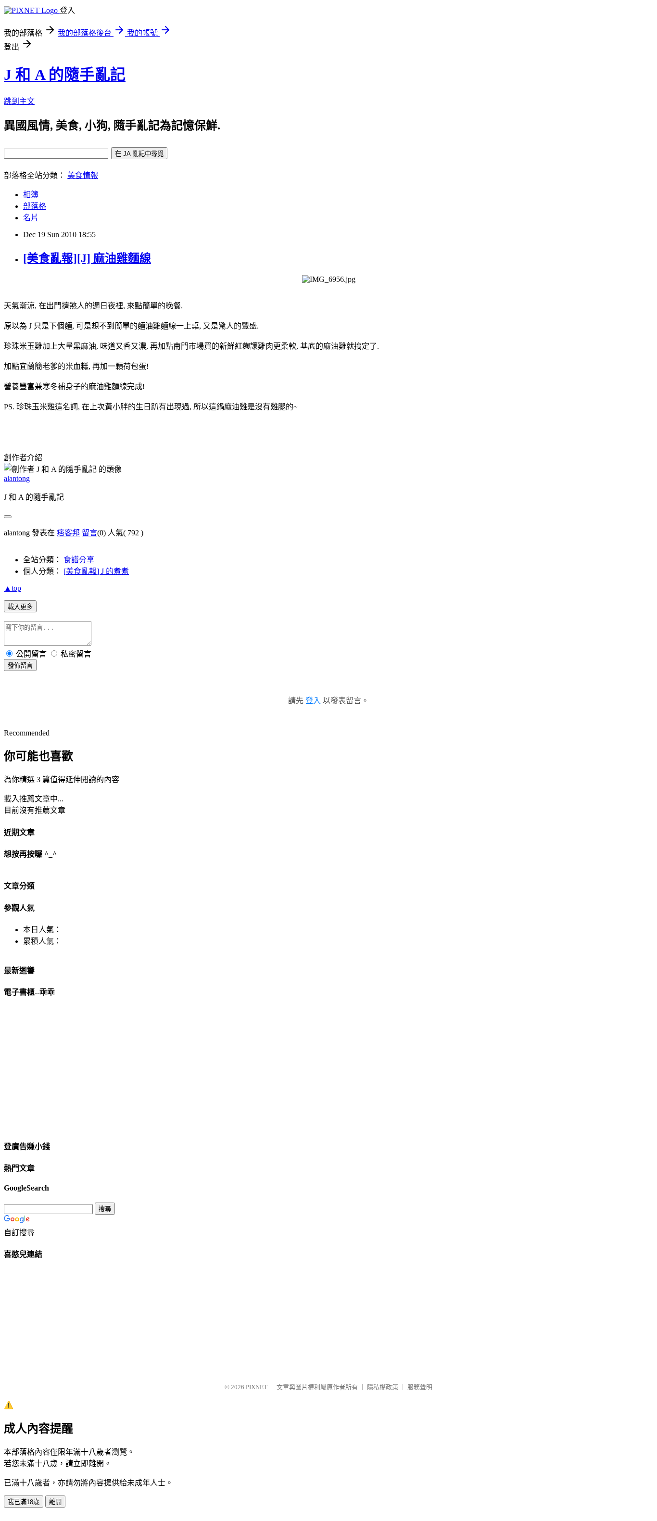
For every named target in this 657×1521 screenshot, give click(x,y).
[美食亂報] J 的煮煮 (96, 571)
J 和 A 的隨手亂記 (65, 74)
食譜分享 (78, 560)
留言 (89, 533)
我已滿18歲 (23, 1502)
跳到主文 (19, 101)
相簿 (30, 194)
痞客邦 (68, 533)
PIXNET (256, 1387)
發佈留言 (20, 665)
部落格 (34, 206)
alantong (17, 478)
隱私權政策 (382, 1387)
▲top (12, 588)
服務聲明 (419, 1387)
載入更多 (20, 606)
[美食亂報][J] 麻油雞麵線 (87, 258)
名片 (30, 218)
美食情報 (82, 175)
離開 (55, 1502)
